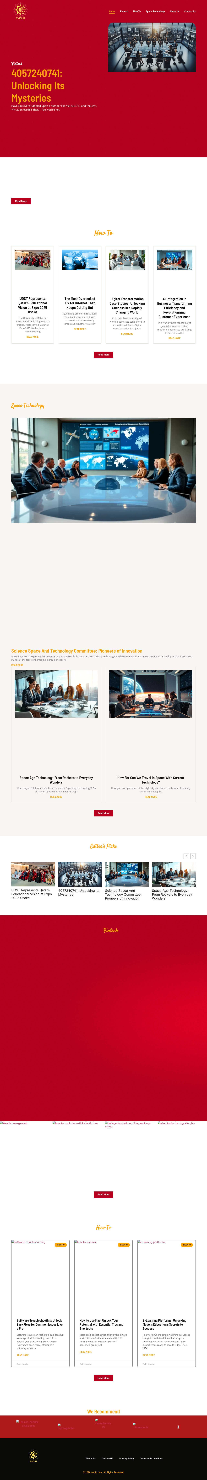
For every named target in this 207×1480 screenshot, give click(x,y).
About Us (174, 11)
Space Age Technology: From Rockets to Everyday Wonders (56, 779)
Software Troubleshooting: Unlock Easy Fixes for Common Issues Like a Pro (40, 1324)
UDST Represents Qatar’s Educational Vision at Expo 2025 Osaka (32, 305)
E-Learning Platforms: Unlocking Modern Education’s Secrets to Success (164, 1324)
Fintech (124, 11)
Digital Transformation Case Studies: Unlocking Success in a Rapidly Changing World (127, 305)
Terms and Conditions (151, 1458)
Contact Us (190, 11)
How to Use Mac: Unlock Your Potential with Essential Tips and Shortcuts (101, 1324)
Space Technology (155, 11)
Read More (32, 336)
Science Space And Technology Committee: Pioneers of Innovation (76, 651)
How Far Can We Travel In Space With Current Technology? (150, 779)
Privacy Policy (126, 1458)
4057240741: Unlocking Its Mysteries (38, 85)
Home (112, 11)
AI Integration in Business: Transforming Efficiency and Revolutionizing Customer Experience (174, 307)
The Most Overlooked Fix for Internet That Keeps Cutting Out (80, 303)
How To (137, 11)
